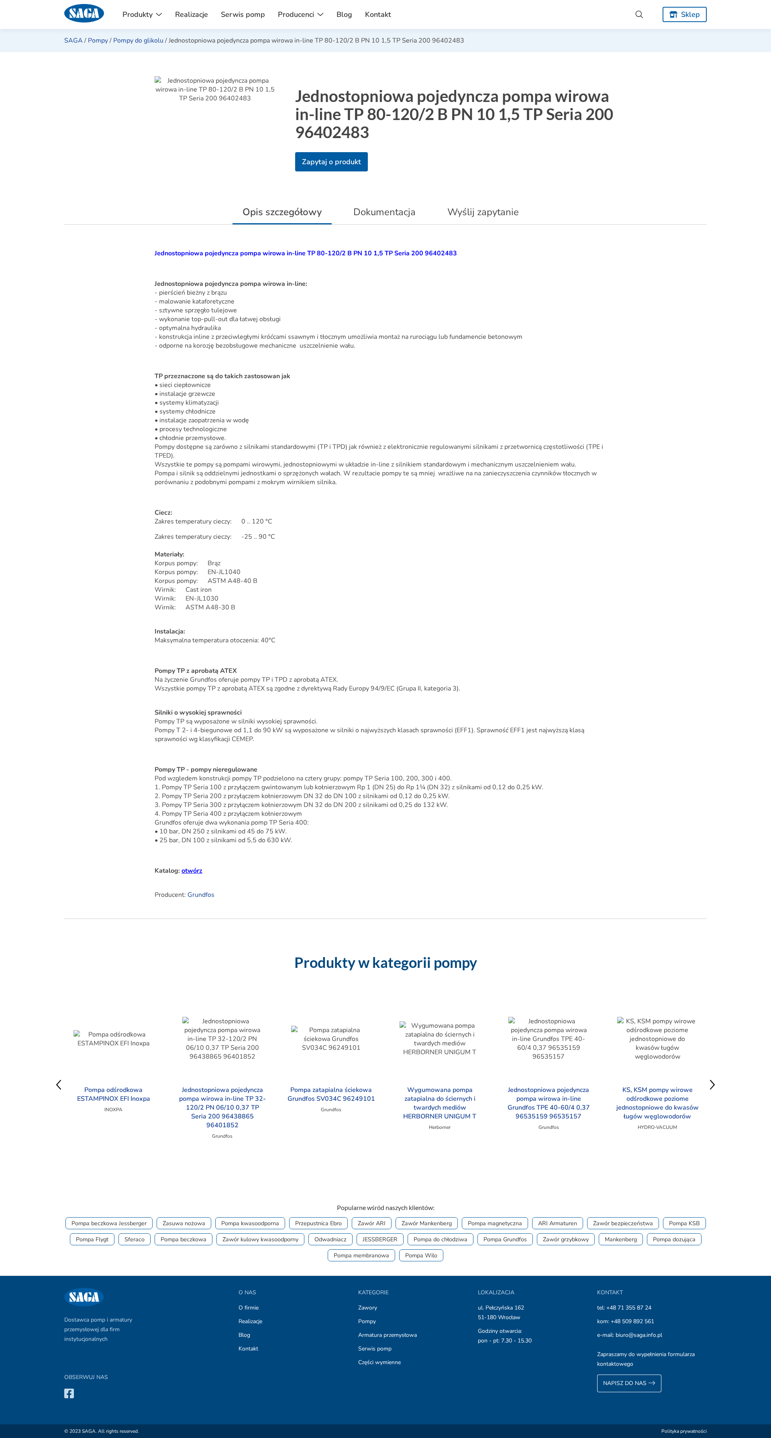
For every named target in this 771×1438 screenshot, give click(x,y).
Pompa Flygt (92, 1239)
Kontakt (378, 14)
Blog (344, 14)
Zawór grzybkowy (566, 1239)
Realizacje (191, 14)
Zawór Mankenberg (427, 1223)
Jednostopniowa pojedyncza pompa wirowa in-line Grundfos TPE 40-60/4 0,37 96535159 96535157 (549, 1103)
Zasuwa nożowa (184, 1223)
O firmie (249, 1308)
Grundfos (201, 894)
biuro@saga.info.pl (639, 1335)
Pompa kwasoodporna (250, 1223)
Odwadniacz (330, 1239)
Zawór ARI (372, 1223)
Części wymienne (379, 1362)
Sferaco (134, 1239)
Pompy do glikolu (138, 40)
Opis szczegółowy (282, 212)
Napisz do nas (625, 1383)
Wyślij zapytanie (483, 212)
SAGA (73, 40)
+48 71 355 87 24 (628, 1308)
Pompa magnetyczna (495, 1223)
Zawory (367, 1308)
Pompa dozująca (674, 1239)
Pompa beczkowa (183, 1239)
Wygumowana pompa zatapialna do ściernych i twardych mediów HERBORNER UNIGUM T (439, 1103)
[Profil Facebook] (69, 1393)
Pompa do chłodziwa (440, 1239)
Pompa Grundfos (505, 1239)
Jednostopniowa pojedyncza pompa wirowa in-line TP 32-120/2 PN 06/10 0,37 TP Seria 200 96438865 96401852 (222, 1108)
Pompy (98, 40)
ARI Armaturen (557, 1223)
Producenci (296, 14)
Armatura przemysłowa (387, 1335)
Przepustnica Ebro (318, 1223)
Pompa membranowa (361, 1255)
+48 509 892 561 (632, 1321)
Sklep (690, 14)
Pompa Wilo (421, 1255)
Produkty (137, 14)
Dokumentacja (384, 212)
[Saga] (84, 14)
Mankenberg (621, 1239)
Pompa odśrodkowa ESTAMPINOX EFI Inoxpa (113, 1094)
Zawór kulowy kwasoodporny (260, 1239)
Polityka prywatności (684, 1431)
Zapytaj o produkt (331, 162)
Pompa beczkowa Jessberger (109, 1223)
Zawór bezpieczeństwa (623, 1223)
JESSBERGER (380, 1239)
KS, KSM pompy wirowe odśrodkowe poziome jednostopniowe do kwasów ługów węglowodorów (657, 1103)
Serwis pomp (243, 14)
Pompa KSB (684, 1223)
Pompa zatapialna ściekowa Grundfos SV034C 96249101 (331, 1094)
